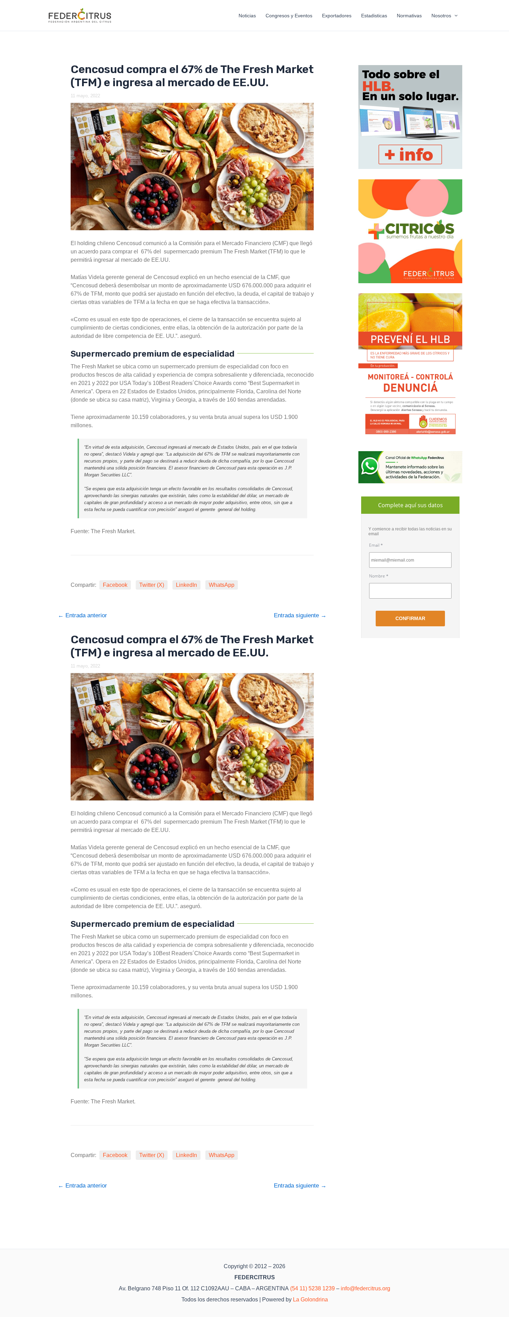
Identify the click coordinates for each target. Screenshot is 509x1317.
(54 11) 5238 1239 (312, 1288)
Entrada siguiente (300, 615)
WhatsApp (221, 585)
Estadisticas (374, 15)
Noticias (247, 15)
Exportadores (336, 15)
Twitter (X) (151, 585)
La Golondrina (310, 1299)
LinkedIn (186, 585)
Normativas (409, 15)
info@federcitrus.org (365, 1288)
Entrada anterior (82, 615)
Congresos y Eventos (289, 15)
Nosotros (441, 15)
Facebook (115, 585)
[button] (454, 15)
